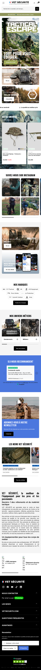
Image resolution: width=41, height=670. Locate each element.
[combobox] (10, 648)
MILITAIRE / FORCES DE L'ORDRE (10, 465)
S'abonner (8, 434)
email (7, 598)
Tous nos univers (20, 348)
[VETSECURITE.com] (20, 582)
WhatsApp (19, 598)
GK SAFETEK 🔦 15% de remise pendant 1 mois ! (21, 14)
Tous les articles (20, 480)
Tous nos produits (6, 119)
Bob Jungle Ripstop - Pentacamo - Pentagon (12, 154)
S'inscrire (23, 648)
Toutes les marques (20, 302)
